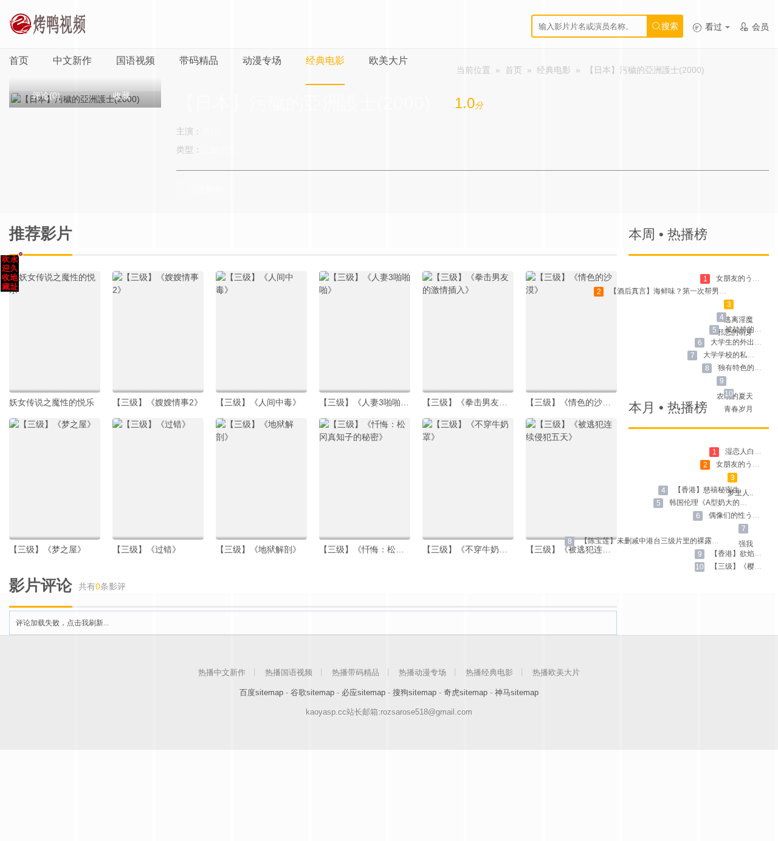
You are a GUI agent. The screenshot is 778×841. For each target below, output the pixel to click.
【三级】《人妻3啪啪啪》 (368, 402)
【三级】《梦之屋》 (47, 549)
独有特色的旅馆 (743, 367)
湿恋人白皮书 (747, 451)
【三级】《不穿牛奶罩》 (469, 549)
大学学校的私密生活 (736, 355)
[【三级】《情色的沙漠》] (571, 332)
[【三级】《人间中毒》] (261, 332)
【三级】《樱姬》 (740, 566)
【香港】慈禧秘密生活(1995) (721, 490)
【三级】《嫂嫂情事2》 (157, 402)
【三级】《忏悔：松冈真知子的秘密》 (391, 549)
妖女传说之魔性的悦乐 (51, 402)
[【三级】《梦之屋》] (54, 479)
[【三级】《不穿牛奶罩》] (468, 479)
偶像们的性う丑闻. (739, 515)
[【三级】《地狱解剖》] (261, 479)
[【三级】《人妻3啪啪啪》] (364, 332)
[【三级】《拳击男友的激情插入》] (468, 332)
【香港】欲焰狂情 (740, 553)
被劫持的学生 (747, 329)
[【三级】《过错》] (158, 479)
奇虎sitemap (465, 692)
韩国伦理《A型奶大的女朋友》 (719, 502)
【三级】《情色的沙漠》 (572, 402)
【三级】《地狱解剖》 (258, 549)
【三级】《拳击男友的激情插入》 (486, 402)
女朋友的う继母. (742, 278)
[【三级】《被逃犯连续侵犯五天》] (571, 479)
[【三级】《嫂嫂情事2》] (158, 332)
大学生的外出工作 (740, 342)
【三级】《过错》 (146, 549)
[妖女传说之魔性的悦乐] (54, 332)
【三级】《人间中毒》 (258, 402)
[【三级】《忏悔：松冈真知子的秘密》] (364, 479)
